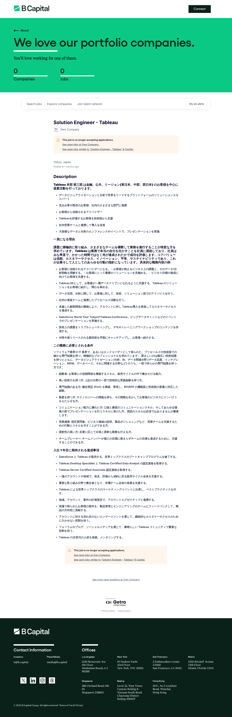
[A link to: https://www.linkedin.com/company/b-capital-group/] (33, 680)
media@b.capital (57, 662)
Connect (200, 9)
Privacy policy (108, 611)
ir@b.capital (21, 662)
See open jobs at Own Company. (80, 144)
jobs (34, 104)
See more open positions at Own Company (116, 579)
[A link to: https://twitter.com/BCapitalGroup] (23, 680)
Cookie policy (124, 611)
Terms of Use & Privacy (71, 705)
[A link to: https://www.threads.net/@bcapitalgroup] (52, 680)
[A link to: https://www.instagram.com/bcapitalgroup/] (42, 680)
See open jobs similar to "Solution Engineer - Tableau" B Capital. (97, 149)
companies (59, 104)
